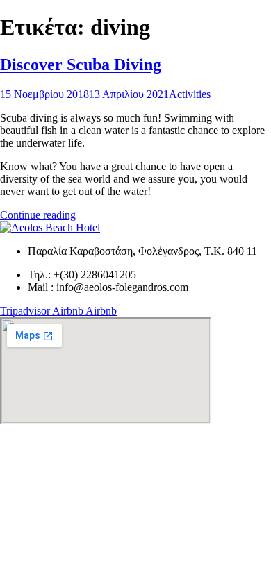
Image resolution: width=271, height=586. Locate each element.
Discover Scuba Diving (80, 65)
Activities (190, 94)
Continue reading (38, 215)
